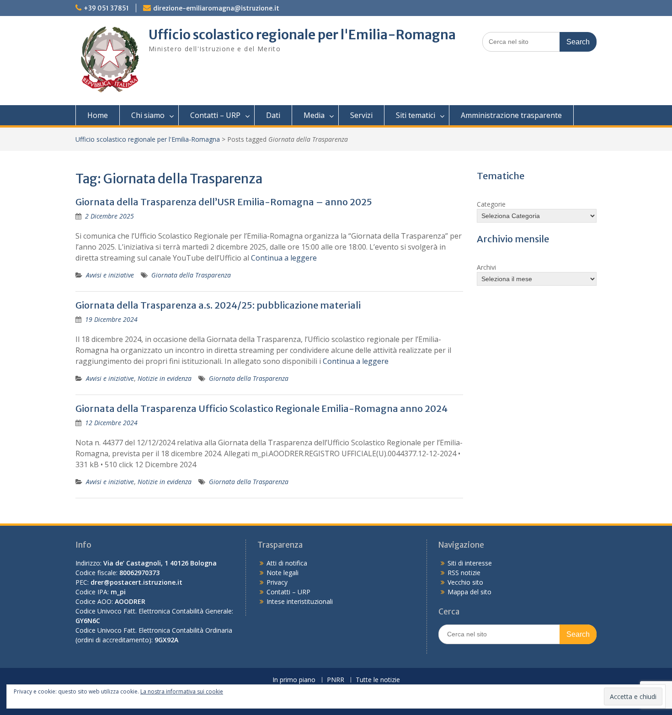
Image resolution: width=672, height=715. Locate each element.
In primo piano (293, 680)
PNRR (335, 680)
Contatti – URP (215, 115)
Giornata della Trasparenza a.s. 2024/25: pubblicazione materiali (218, 305)
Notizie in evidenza (165, 378)
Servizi (361, 115)
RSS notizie (464, 572)
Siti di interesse (470, 563)
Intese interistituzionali (300, 601)
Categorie (491, 204)
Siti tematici (415, 115)
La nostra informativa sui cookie (181, 691)
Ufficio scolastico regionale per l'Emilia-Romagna (302, 35)
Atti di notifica (287, 563)
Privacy (277, 582)
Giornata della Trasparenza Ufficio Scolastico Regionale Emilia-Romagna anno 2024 (261, 408)
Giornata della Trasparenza (191, 275)
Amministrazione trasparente (511, 115)
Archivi (486, 267)
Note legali (283, 572)
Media (314, 115)
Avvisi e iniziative (110, 275)
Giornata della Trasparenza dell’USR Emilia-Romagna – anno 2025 (223, 202)
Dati (273, 115)
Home (97, 115)
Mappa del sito (469, 591)
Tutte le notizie (378, 680)
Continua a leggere (284, 258)
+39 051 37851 (106, 8)
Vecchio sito (465, 582)
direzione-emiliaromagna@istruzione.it (216, 8)
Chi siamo (148, 115)
